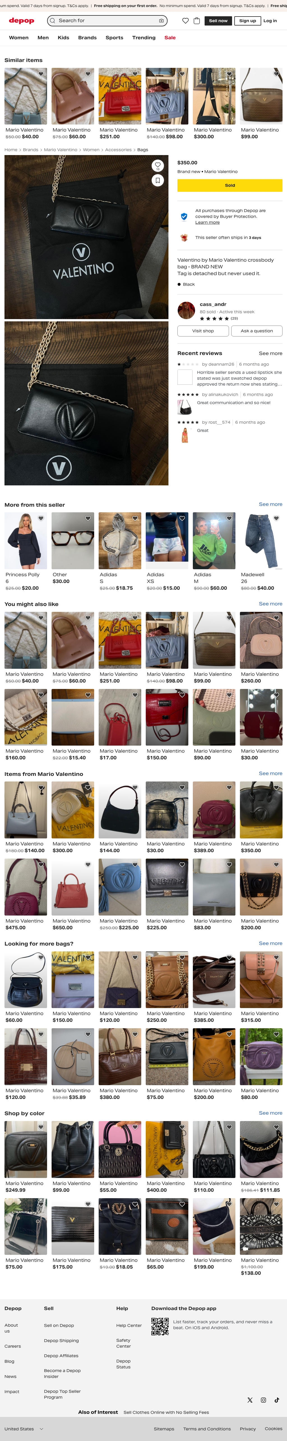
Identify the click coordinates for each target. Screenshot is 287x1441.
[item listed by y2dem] (25, 717)
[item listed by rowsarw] (261, 1149)
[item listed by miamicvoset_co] (167, 979)
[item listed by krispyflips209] (25, 809)
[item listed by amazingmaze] (167, 1226)
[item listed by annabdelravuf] (261, 1226)
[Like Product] (41, 74)
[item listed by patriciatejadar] (214, 717)
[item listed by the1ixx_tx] (214, 1056)
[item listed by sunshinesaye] (261, 1056)
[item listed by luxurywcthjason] (73, 1149)
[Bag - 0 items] (196, 21)
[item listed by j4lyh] (120, 717)
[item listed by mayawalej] (120, 640)
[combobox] (107, 20)
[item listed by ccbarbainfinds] (120, 809)
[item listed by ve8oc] (167, 1056)
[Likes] (185, 21)
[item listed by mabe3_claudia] (261, 717)
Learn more (207, 222)
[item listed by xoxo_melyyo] (261, 887)
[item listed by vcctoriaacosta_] (73, 809)
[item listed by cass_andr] (25, 540)
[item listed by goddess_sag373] (25, 979)
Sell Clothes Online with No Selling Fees (166, 1412)
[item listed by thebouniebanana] (214, 887)
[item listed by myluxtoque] (261, 979)
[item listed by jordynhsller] (120, 887)
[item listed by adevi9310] (214, 979)
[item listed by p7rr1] (25, 1056)
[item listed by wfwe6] (120, 979)
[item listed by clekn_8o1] (167, 887)
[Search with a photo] (161, 20)
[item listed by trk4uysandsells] (214, 640)
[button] (241, 318)
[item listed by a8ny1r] (120, 1226)
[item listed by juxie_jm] (261, 809)
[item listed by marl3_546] (25, 1226)
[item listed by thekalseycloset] (120, 1149)
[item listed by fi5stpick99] (25, 1149)
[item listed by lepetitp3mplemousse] (167, 809)
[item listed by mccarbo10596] (261, 640)
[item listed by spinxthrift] (73, 887)
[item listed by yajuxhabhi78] (120, 1056)
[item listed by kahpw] (73, 717)
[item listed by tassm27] (214, 809)
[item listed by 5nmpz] (167, 1149)
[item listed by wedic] (25, 887)
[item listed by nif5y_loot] (73, 1056)
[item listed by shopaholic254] (73, 640)
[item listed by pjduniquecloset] (73, 1226)
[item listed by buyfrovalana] (167, 640)
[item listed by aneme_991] (25, 640)
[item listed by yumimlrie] (73, 979)
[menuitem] (18, 38)
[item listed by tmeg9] (167, 717)
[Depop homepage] (21, 21)
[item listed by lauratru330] (214, 1226)
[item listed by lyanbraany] (214, 1149)
